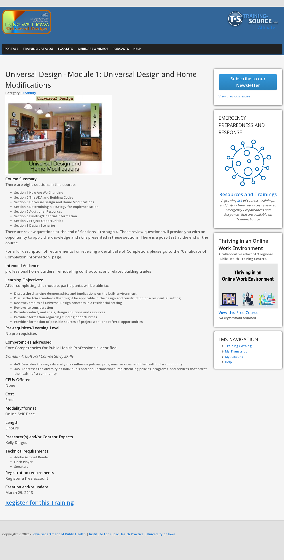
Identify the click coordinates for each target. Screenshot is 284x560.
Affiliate (266, 27)
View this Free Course (238, 312)
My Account (234, 357)
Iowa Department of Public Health (59, 534)
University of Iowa (161, 534)
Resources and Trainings (248, 194)
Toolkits (65, 48)
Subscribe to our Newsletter (248, 82)
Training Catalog (38, 48)
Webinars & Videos (92, 48)
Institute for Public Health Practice (116, 534)
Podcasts (121, 48)
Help (137, 48)
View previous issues (234, 96)
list (239, 200)
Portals (11, 48)
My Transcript (236, 351)
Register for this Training (39, 502)
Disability (29, 93)
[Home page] (26, 33)
